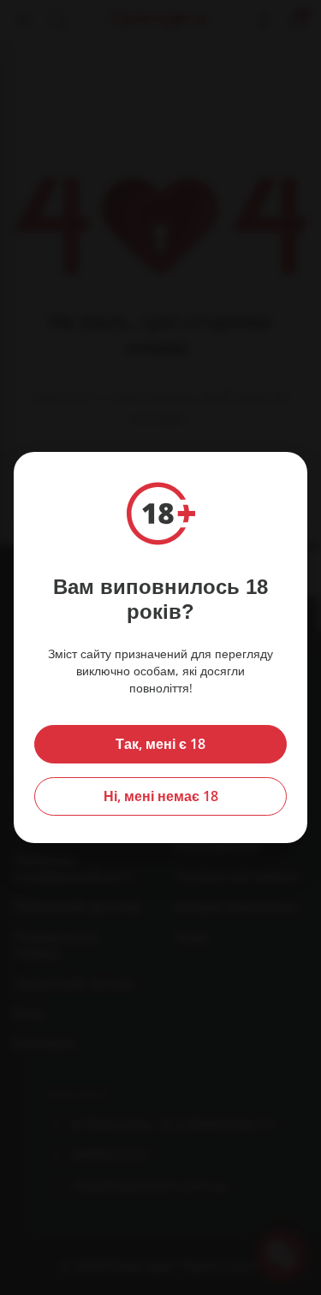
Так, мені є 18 (160, 743)
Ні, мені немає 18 (161, 796)
